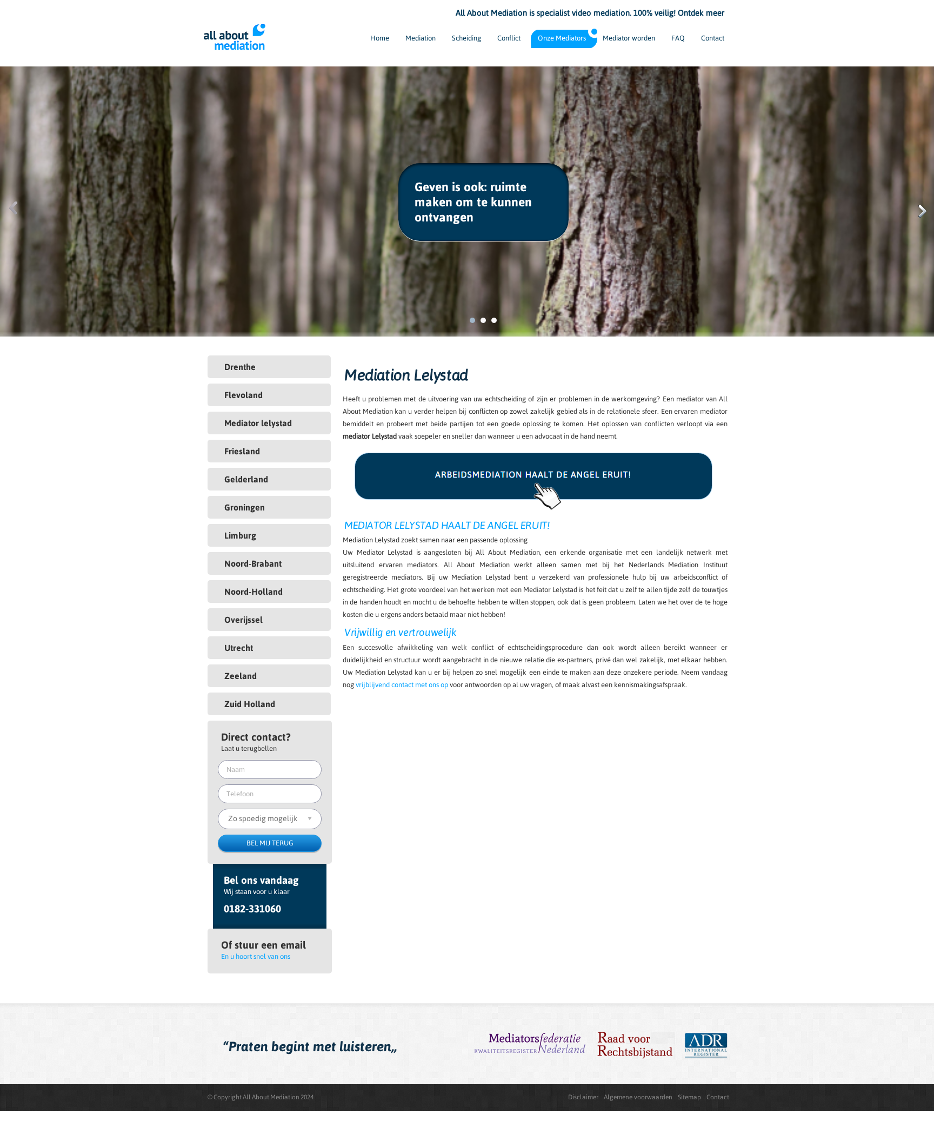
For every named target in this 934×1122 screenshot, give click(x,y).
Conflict (509, 38)
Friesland (242, 451)
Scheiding (466, 38)
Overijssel (243, 619)
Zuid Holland (249, 704)
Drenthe (240, 367)
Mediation (420, 38)
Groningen (244, 507)
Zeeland (240, 676)
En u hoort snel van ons (255, 956)
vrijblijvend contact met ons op (402, 685)
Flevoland (243, 395)
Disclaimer (583, 1097)
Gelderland (246, 479)
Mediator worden (629, 38)
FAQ (678, 38)
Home (379, 38)
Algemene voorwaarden (638, 1097)
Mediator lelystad (258, 423)
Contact (712, 38)
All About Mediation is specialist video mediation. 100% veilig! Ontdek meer (590, 12)
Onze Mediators (562, 38)
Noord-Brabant (253, 563)
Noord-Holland (253, 591)
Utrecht (238, 648)
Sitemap (689, 1097)
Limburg (240, 535)
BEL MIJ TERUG (269, 843)
